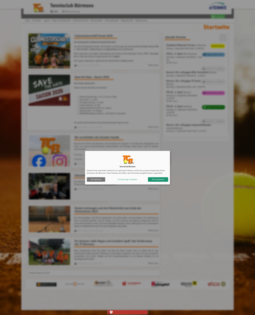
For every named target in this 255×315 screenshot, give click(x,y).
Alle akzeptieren (158, 179)
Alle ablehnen (96, 179)
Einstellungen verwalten (127, 179)
